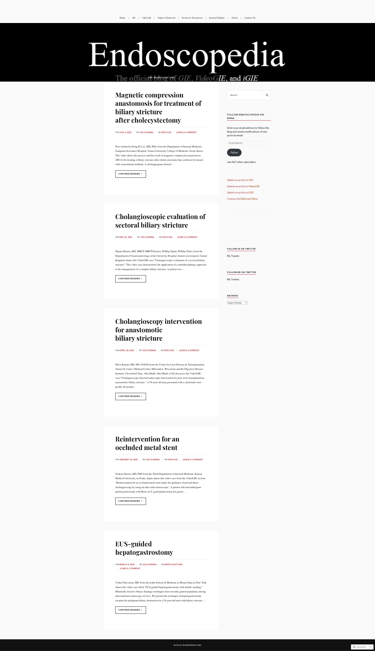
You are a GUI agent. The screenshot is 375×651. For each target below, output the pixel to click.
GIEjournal (147, 132)
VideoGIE (146, 17)
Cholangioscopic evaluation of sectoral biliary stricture (160, 220)
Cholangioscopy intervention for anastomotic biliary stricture (158, 329)
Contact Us (249, 17)
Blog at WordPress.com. (187, 645)
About (234, 17)
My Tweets (233, 255)
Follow (234, 152)
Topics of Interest (166, 17)
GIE (133, 17)
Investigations (173, 564)
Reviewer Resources (192, 17)
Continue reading (128, 175)
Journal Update (217, 17)
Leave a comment (186, 132)
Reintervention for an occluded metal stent (147, 442)
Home (123, 17)
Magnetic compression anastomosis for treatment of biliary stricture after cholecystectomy (158, 107)
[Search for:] (249, 95)
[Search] (266, 95)
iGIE (251, 192)
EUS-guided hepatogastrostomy (144, 547)
